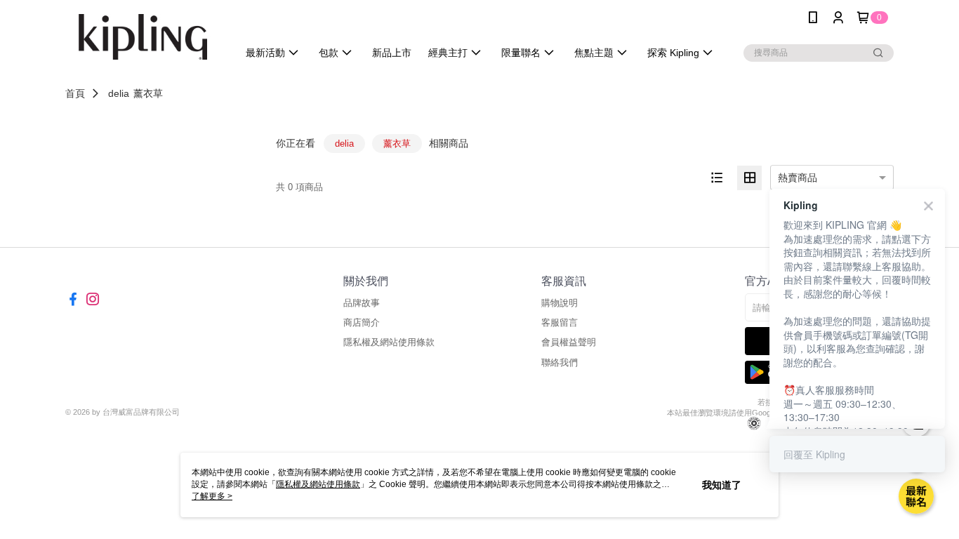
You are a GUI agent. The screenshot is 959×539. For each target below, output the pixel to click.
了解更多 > (212, 496)
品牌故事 (361, 303)
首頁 (75, 93)
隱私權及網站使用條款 (389, 342)
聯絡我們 (559, 362)
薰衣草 (148, 93)
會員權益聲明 (568, 342)
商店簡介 (361, 322)
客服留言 (559, 322)
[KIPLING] (143, 37)
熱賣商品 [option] (797, 177)
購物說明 (559, 303)
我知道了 (721, 485)
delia (118, 93)
